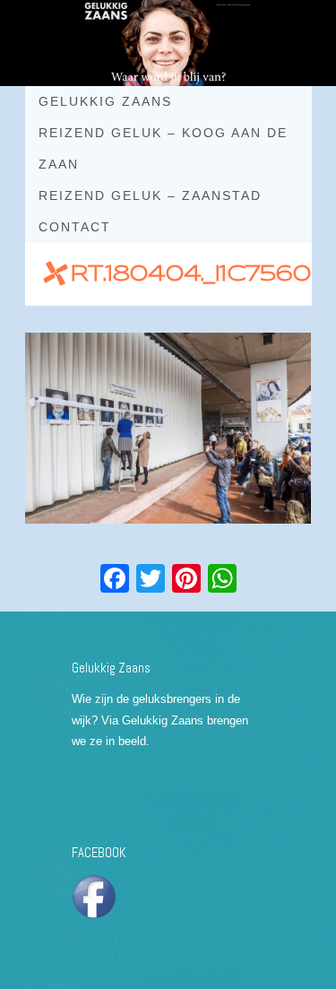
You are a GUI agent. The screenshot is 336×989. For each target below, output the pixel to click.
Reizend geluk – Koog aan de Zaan (163, 148)
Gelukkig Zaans (105, 101)
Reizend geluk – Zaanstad (150, 195)
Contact (75, 227)
